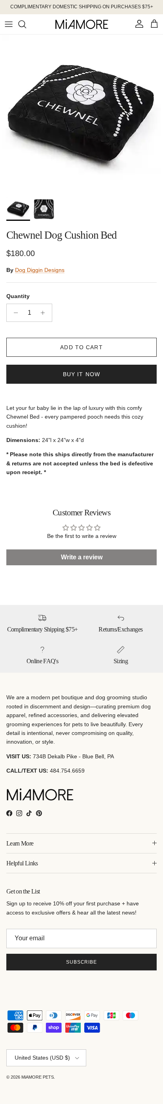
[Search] (26, 24)
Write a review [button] (81, 557)
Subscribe (81, 962)
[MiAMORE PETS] (81, 24)
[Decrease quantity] (14, 312)
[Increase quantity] (45, 312)
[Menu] (8, 24)
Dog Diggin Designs (39, 270)
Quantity (18, 296)
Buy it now (81, 374)
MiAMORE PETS (37, 1077)
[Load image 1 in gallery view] (81, 113)
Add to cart (81, 347)
